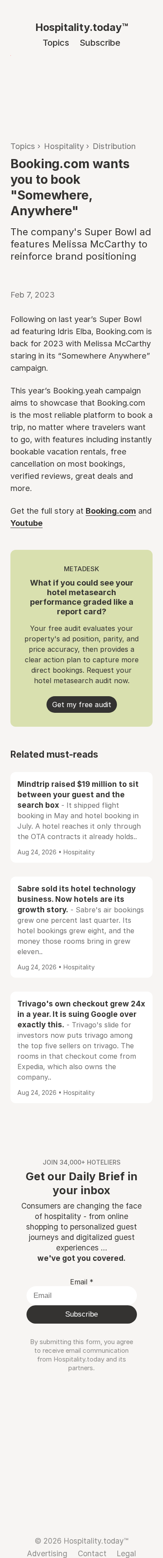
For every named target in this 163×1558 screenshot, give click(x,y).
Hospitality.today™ (81, 27)
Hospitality (64, 146)
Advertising (47, 1553)
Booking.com (111, 510)
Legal (126, 1553)
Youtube (26, 523)
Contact (92, 1553)
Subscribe (100, 42)
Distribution (114, 146)
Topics (56, 42)
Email (81, 1281)
